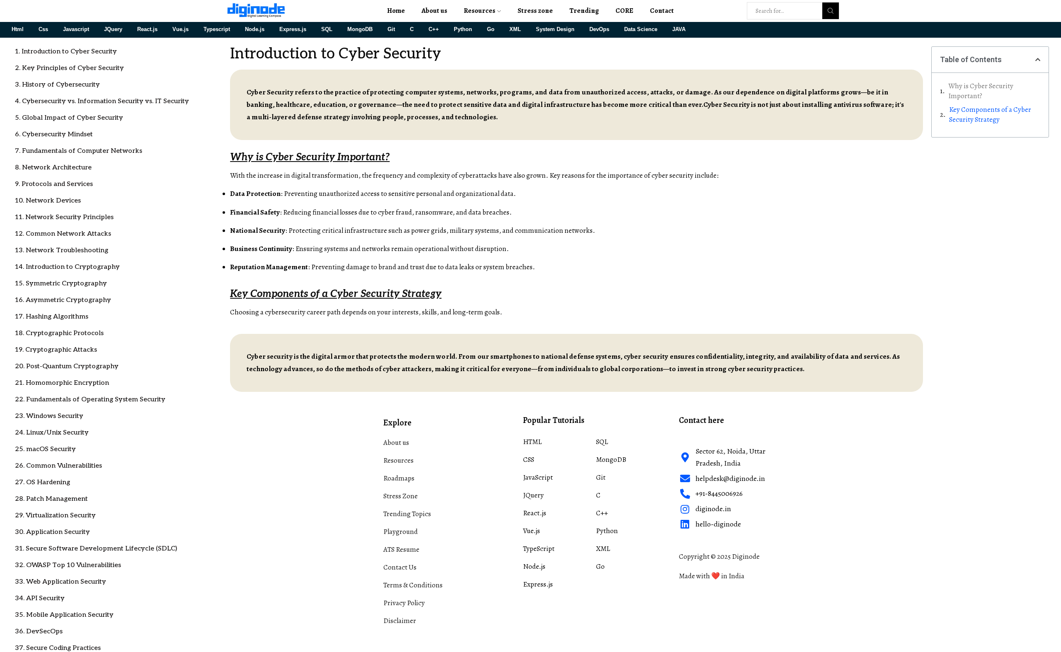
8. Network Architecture (53, 167)
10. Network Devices (48, 201)
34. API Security (40, 598)
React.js (147, 29)
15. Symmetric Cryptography (61, 283)
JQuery (113, 29)
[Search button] (830, 10)
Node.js (254, 29)
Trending (584, 10)
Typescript (216, 29)
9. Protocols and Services (54, 184)
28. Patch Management (51, 499)
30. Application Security (52, 532)
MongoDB (360, 29)
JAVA (679, 29)
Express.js (292, 29)
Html (18, 29)
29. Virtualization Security (55, 515)
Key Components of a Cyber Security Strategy (990, 114)
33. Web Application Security (60, 582)
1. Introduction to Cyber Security (66, 52)
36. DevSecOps (39, 631)
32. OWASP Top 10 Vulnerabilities (68, 565)
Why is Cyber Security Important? (980, 91)
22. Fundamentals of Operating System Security (90, 399)
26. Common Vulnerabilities (58, 466)
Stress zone (535, 10)
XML (515, 29)
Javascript (76, 29)
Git (391, 29)
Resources (479, 10)
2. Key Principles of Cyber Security (69, 68)
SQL (326, 29)
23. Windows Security (49, 416)
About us (434, 10)
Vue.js (180, 29)
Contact (662, 10)
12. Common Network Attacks (63, 234)
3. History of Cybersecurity (57, 85)
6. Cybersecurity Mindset (54, 134)
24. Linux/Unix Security (52, 433)
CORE (624, 10)
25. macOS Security (45, 449)
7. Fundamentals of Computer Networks (78, 151)
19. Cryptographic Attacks (56, 350)
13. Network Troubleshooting (61, 250)
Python (463, 29)
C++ (434, 29)
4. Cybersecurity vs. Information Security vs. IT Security (102, 101)
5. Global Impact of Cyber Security (69, 118)
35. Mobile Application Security (64, 615)
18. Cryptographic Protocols (59, 333)
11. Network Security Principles (64, 217)
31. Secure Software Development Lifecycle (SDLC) (96, 549)
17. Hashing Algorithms (51, 317)
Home (396, 10)
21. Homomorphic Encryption (62, 383)
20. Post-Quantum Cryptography (67, 366)
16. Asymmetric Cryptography (63, 300)
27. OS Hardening (42, 482)
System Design (555, 29)
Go (490, 29)
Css (43, 29)
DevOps (599, 29)
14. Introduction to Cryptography (67, 267)
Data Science (640, 29)
